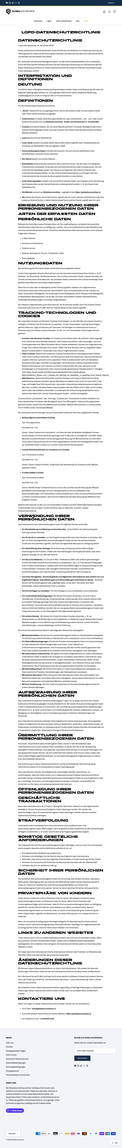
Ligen (49, 21)
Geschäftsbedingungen (16, 1063)
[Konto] (104, 11)
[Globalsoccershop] (20, 11)
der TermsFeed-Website (43, 408)
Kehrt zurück (11, 1055)
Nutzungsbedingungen (15, 1067)
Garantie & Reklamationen (17, 1059)
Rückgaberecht (12, 1071)
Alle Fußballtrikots (63, 21)
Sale (86, 21)
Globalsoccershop (17, 1140)
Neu (78, 21)
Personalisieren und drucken (18, 1075)
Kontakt (9, 1047)
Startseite (38, 21)
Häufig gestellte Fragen (16, 1051)
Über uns (10, 1043)
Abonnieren (82, 1058)
